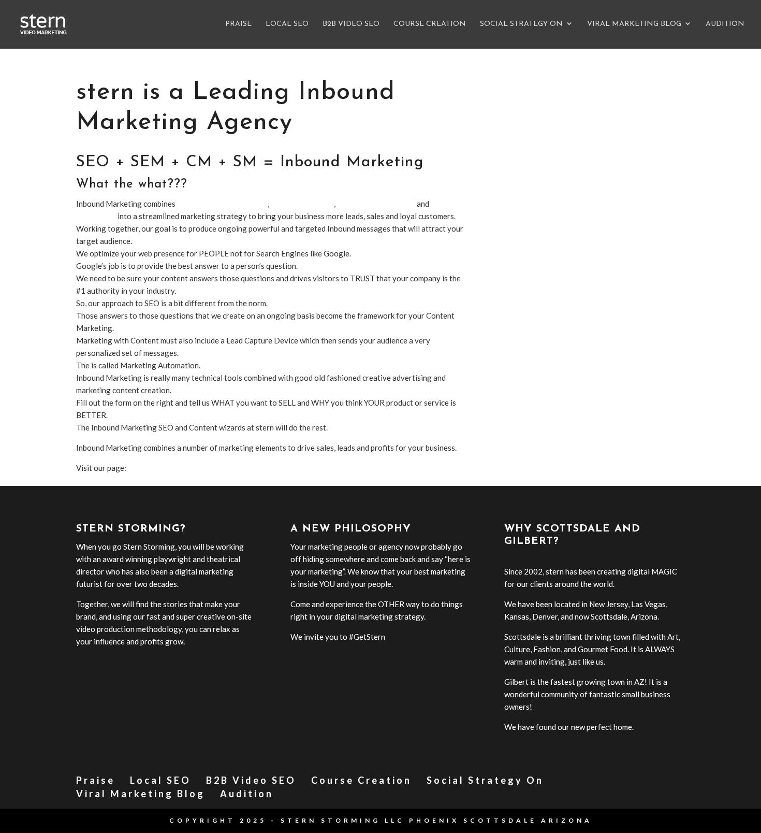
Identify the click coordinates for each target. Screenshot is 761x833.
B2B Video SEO (351, 24)
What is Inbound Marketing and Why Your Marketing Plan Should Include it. (256, 467)
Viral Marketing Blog (634, 24)
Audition (725, 24)
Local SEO (287, 24)
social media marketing (376, 203)
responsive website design (222, 203)
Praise (238, 24)
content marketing (302, 203)
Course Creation (429, 24)
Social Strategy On (521, 24)
